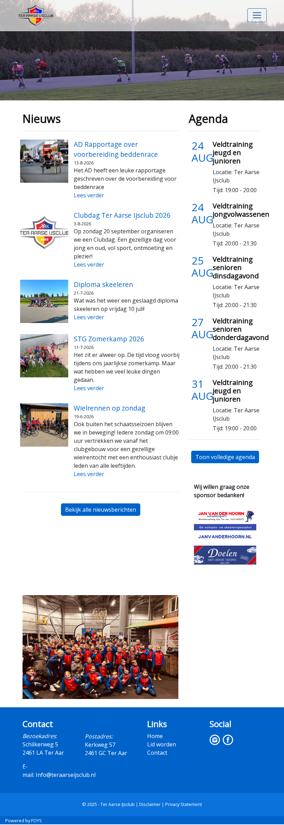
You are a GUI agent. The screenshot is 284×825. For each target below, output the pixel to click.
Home (155, 736)
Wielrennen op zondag (109, 408)
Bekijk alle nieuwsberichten (100, 509)
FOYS (36, 820)
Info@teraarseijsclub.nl (66, 775)
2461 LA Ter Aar (43, 752)
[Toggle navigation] (257, 15)
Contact (157, 752)
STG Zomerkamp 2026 (109, 338)
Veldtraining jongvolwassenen (241, 210)
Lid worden (161, 744)
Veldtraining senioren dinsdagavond (236, 267)
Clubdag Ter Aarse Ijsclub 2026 (122, 215)
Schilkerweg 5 (40, 744)
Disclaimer (150, 804)
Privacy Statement (183, 804)
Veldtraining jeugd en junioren (233, 152)
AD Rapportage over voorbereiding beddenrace (116, 149)
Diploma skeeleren (103, 284)
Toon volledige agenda (225, 457)
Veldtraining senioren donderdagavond (241, 329)
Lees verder (89, 195)
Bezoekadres (39, 736)
